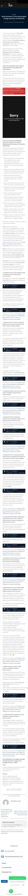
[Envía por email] (15, 789)
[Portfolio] (10, 5)
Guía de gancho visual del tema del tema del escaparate (14, 243)
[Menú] (2, 6)
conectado (17, 825)
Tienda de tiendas (9, 233)
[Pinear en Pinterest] (18, 789)
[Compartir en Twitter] (13, 789)
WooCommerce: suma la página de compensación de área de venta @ (20, 812)
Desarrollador (20, 22)
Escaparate (14, 228)
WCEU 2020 (20, 33)
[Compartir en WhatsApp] (8, 789)
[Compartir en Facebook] (10, 789)
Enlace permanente (16, 795)
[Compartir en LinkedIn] (20, 789)
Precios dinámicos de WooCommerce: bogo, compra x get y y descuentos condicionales (7, 813)
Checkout (14, 14)
